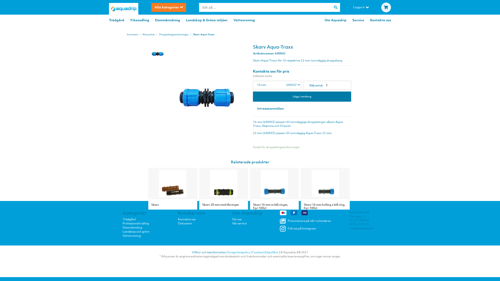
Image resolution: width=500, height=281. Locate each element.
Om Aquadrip (335, 20)
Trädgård (116, 20)
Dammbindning (167, 20)
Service (358, 20)
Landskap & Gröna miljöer (207, 20)
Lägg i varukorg (302, 96)
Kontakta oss (380, 20)
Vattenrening (244, 20)
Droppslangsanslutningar (174, 34)
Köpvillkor (272, 252)
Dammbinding (132, 227)
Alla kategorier (166, 7)
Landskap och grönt (136, 231)
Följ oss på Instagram (302, 228)
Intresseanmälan (270, 108)
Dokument (185, 223)
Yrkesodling (139, 20)
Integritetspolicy (239, 252)
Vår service (239, 223)
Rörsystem (149, 34)
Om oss (237, 219)
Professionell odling (136, 223)
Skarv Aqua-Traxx (203, 34)
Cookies (257, 252)
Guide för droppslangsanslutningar (276, 147)
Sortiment (132, 34)
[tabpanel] (157, 49)
